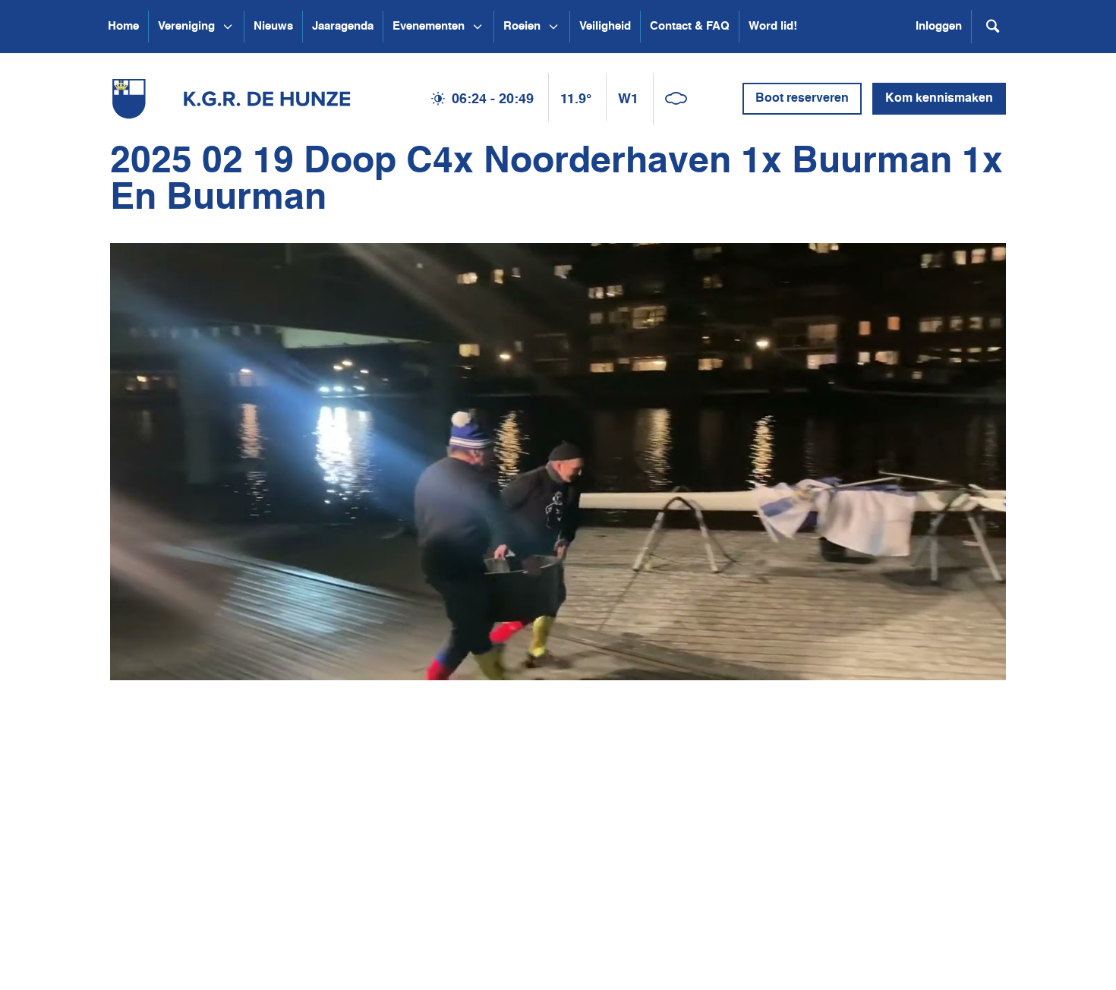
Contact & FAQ (690, 26)
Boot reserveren (802, 99)
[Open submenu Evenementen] (477, 27)
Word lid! (773, 26)
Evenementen (428, 26)
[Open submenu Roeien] (553, 27)
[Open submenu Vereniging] (228, 27)
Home (123, 26)
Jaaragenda (343, 26)
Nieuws (273, 26)
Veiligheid (605, 26)
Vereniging (186, 26)
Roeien (522, 26)
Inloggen (939, 26)
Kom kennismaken (939, 99)
